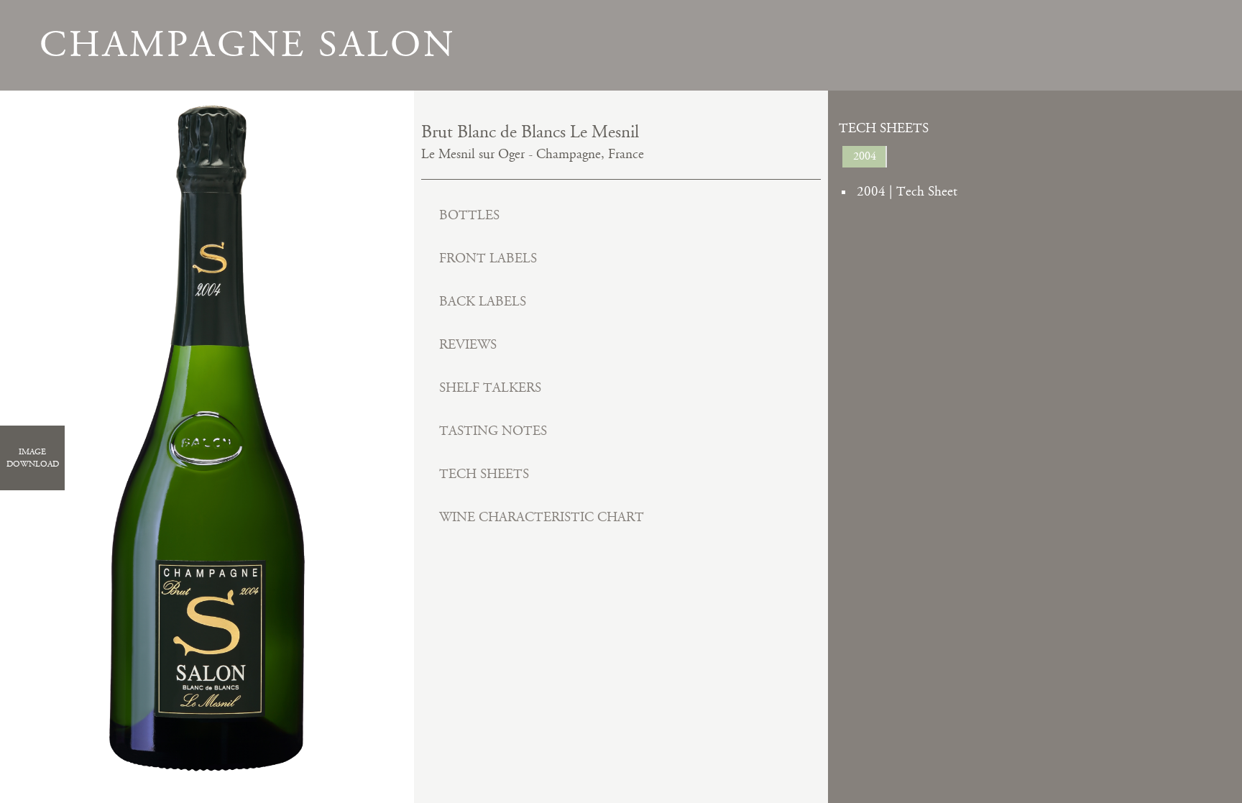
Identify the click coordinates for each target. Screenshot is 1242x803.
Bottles (469, 215)
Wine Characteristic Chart (541, 517)
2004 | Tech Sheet (907, 191)
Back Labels (482, 301)
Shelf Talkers (490, 387)
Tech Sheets (484, 474)
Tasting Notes (493, 431)
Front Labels (488, 258)
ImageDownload (32, 458)
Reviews (468, 344)
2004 (864, 156)
